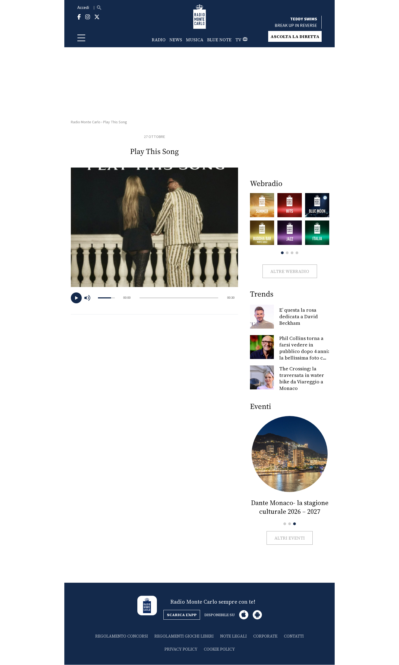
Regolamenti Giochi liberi (184, 636)
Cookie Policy (219, 649)
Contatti (294, 636)
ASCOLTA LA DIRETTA (294, 36)
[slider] (179, 297)
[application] (154, 297)
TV (238, 40)
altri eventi (289, 538)
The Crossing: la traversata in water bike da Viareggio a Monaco (301, 378)
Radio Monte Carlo (85, 122)
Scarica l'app (182, 614)
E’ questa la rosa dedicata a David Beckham (298, 316)
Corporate (265, 636)
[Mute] (89, 297)
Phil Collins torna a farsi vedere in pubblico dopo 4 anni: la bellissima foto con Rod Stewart (304, 351)
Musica (194, 40)
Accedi (83, 8)
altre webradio (289, 271)
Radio (159, 40)
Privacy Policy (180, 649)
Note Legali (233, 636)
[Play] (76, 297)
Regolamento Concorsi (121, 636)
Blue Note (219, 40)
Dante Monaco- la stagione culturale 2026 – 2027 (289, 507)
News (175, 40)
